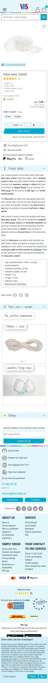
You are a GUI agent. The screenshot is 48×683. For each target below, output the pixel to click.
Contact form (12, 500)
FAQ (26, 535)
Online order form (9, 549)
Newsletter (29, 529)
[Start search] (44, 17)
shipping (42, 107)
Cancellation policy (10, 555)
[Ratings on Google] (24, 591)
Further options (9, 676)
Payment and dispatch (11, 552)
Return (5, 561)
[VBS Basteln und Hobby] (24, 6)
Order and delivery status (35, 566)
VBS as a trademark (10, 529)
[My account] (38, 9)
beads (8, 190)
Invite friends (30, 525)
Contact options (31, 563)
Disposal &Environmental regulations (8, 535)
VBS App (5, 570)
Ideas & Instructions (33, 532)
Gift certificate (31, 522)
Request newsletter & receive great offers (24, 428)
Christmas (37, 249)
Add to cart (22, 131)
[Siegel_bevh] (15, 605)
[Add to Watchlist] (44, 26)
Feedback (35, 500)
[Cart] (44, 9)
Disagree (32, 676)
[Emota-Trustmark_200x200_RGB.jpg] (40, 604)
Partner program (9, 525)
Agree (42, 676)
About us (5, 522)
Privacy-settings (8, 558)
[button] (22, 361)
